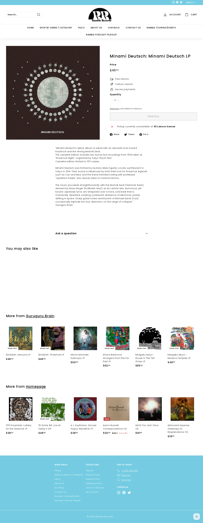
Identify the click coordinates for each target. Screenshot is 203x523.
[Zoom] (53, 93)
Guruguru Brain (40, 316)
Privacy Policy (93, 474)
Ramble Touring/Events (161, 27)
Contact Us (133, 27)
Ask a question (66, 233)
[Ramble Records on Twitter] (129, 492)
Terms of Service (95, 487)
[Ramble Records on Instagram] (118, 492)
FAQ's (81, 27)
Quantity (115, 94)
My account (92, 492)
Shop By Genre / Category (56, 27)
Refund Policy (93, 479)
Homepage (36, 386)
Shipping (114, 108)
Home (30, 27)
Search (89, 470)
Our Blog (114, 27)
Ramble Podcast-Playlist (101, 34)
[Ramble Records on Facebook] (124, 492)
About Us (96, 27)
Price (113, 64)
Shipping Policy (94, 483)
